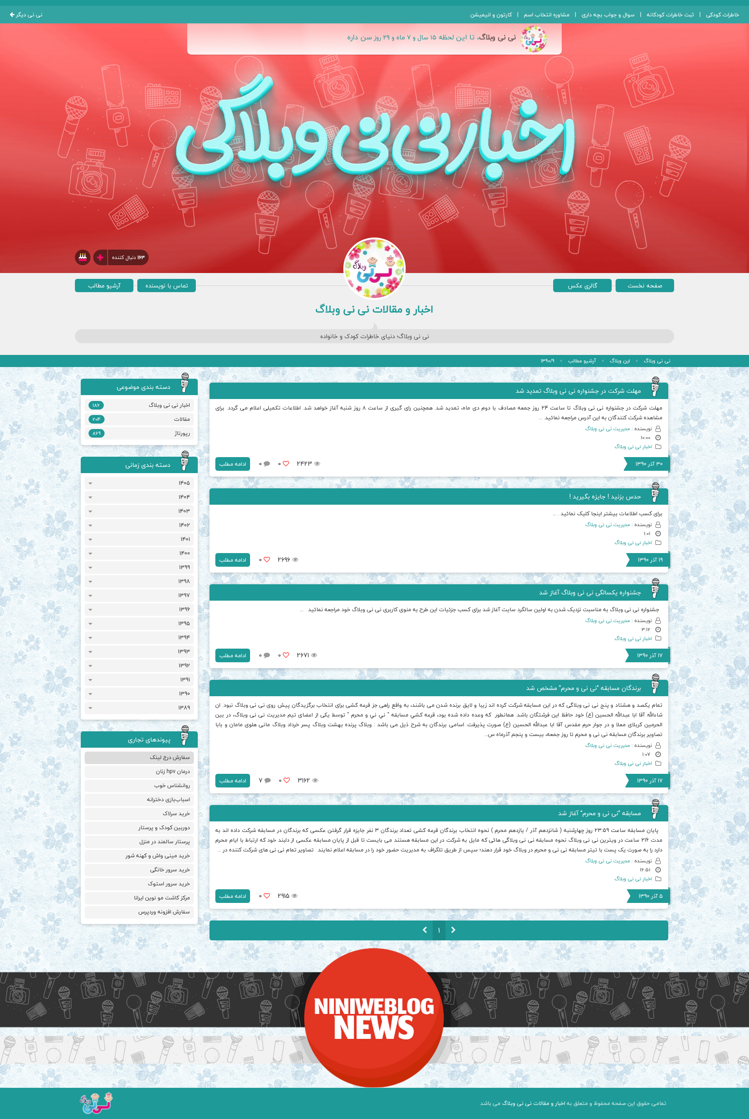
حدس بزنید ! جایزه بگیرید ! (605, 496)
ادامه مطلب (232, 464)
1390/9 (547, 360)
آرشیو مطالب (104, 285)
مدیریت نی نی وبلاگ (607, 428)
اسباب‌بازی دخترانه (168, 799)
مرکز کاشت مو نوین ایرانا (162, 898)
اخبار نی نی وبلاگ (633, 446)
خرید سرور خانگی (170, 869)
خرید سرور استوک (169, 883)
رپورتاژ (141, 433)
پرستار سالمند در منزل (164, 841)
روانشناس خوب (172, 785)
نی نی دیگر (28, 15)
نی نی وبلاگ (657, 360)
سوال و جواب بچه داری (608, 15)
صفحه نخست (645, 285)
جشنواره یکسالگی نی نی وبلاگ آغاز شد (590, 592)
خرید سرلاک (176, 813)
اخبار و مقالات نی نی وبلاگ (533, 1103)
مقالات (141, 419)
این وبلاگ (620, 360)
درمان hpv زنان (173, 771)
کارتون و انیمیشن (491, 15)
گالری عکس (582, 285)
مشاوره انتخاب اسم (547, 15)
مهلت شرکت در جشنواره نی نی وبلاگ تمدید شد (578, 390)
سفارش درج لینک (170, 757)
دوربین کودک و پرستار (164, 827)
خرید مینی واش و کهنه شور (158, 855)
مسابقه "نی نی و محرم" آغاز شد (599, 813)
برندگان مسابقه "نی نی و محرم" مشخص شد (583, 688)
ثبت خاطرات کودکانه (670, 15)
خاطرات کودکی (722, 15)
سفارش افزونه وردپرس (164, 912)
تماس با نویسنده (167, 285)
